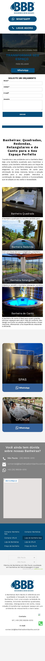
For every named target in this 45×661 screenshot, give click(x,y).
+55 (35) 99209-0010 (17, 469)
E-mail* (6, 93)
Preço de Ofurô (31, 546)
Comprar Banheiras (32, 532)
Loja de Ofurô (30, 542)
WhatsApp (22, 70)
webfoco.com (38, 569)
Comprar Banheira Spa (11, 533)
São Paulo (21, 558)
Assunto (7, 99)
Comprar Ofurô (10, 538)
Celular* (6, 87)
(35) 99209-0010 (27, 458)
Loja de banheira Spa (33, 538)
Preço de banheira (11, 546)
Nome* (6, 80)
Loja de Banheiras (11, 542)
